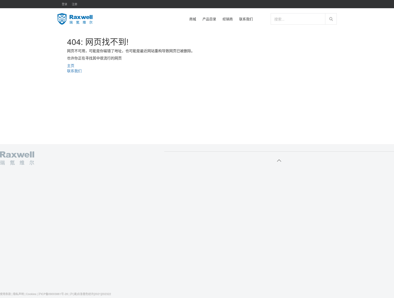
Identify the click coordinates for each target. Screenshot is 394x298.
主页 (70, 65)
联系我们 (74, 70)
